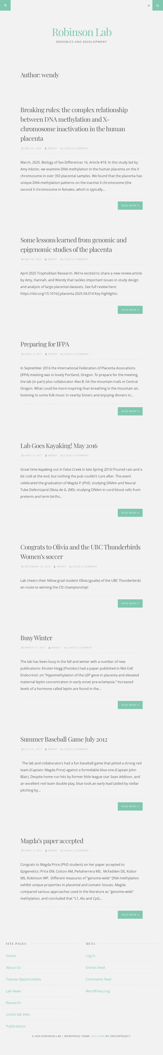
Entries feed (95, 967)
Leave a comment (76, 148)
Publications (16, 1026)
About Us (13, 967)
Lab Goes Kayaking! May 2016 (58, 445)
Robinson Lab (81, 32)
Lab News (13, 991)
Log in (90, 955)
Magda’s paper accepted (51, 840)
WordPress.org (98, 991)
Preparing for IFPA (44, 344)
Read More (129, 205)
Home (11, 955)
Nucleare (98, 1036)
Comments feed (98, 979)
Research (13, 1002)
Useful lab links (18, 1014)
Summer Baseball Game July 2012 (63, 739)
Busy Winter (36, 637)
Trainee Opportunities (23, 979)
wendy (52, 148)
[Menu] (5, 5)
